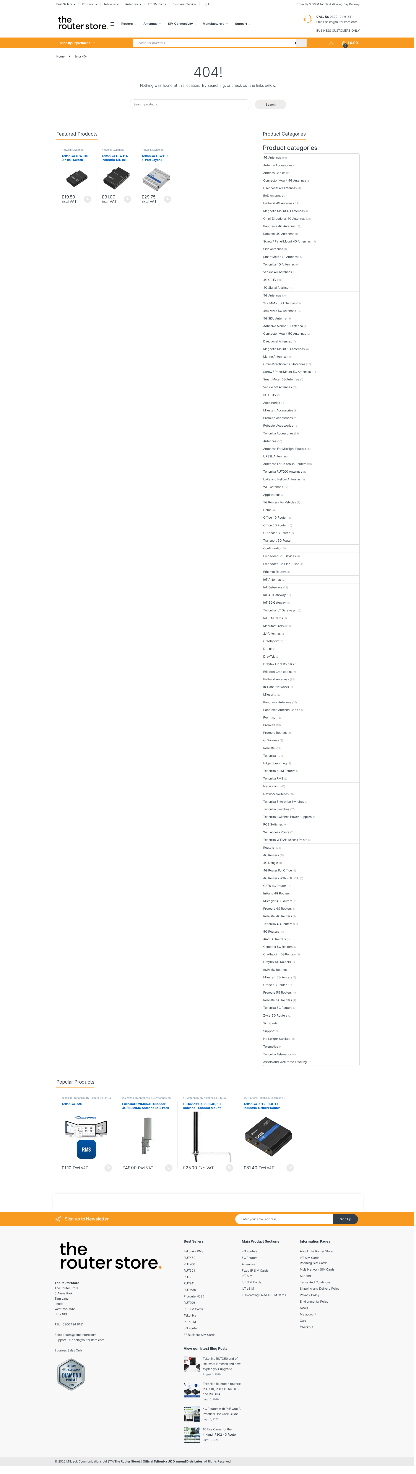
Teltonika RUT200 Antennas (282, 471)
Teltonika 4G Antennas (278, 264)
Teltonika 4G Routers (277, 924)
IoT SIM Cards (157, 4)
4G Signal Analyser (276, 287)
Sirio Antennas (273, 249)
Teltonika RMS (273, 778)
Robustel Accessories (278, 425)
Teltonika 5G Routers (277, 1007)
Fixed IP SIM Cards (255, 1270)
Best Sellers (64, 4)
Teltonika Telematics (277, 1054)
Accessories (271, 403)
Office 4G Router (275, 517)
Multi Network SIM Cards (317, 1269)
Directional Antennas (277, 341)
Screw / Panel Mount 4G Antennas (287, 241)
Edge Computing (275, 763)
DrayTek (269, 656)
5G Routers (271, 931)
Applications (271, 494)
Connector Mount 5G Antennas (284, 333)
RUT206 (189, 1302)
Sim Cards (270, 1023)
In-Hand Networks (276, 687)
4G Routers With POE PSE (281, 878)
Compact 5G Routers (277, 946)
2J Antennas (271, 633)
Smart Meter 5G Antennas (281, 379)
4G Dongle (270, 863)
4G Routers (271, 855)
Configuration (272, 548)
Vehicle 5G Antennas (277, 387)
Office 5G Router (275, 525)
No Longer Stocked (277, 1038)
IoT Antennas (272, 579)
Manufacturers (213, 23)
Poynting (269, 717)
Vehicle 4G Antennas (277, 272)
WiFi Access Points (276, 832)
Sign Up (345, 1219)
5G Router (191, 1328)
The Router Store (126, 1461)
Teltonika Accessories (278, 433)
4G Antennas (272, 157)
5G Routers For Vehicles (279, 502)
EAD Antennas (273, 195)
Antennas (131, 4)
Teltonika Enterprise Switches (283, 801)
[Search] (301, 43)
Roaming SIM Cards (313, 1263)
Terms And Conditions (315, 1282)
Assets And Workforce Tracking (285, 1062)
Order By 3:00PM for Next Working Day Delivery (328, 4)
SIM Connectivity (180, 23)
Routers (127, 23)
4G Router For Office (277, 870)
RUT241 (189, 1283)
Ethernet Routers (274, 571)
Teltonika (109, 4)
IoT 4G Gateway (274, 595)
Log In (207, 4)
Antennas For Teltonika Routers (284, 464)
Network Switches (72, 149)
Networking (271, 786)
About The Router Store (316, 1251)
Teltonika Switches (276, 809)
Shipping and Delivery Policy (320, 1288)
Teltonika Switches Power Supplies (287, 817)
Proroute (88, 4)
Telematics (270, 1046)
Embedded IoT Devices (279, 556)
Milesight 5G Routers (277, 977)
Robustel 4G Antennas (278, 234)
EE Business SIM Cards (199, 1334)
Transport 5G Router (277, 540)
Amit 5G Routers (274, 939)
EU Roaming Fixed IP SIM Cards (264, 1295)
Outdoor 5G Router (276, 533)
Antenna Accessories (277, 165)
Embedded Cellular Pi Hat (281, 564)
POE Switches (273, 824)
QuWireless (271, 740)
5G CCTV (269, 395)
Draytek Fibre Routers (278, 664)
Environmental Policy (314, 1301)
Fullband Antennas (276, 679)
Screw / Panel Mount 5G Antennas (287, 371)
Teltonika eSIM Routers (279, 771)
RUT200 (189, 1264)
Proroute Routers (275, 732)
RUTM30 (190, 1290)
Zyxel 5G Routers (275, 1015)
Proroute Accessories (277, 418)
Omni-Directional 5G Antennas (284, 364)
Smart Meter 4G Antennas (281, 257)
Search (271, 104)
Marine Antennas (274, 356)
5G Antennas (272, 295)
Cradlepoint (271, 641)
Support (240, 23)
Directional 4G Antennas (280, 188)
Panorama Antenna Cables (281, 710)
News (304, 1308)
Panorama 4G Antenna (278, 226)
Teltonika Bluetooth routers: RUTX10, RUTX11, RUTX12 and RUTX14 (222, 1389)
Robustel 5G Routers (277, 1000)
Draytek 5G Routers (277, 962)
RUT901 (189, 1270)
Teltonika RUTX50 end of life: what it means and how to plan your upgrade (221, 1364)
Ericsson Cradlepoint (277, 671)
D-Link (267, 648)
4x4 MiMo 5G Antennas (279, 311)
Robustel (269, 748)
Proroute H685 (194, 1296)
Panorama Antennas (277, 702)
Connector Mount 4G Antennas (284, 180)
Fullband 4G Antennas (278, 203)
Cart (303, 1320)
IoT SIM (247, 1275)
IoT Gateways (272, 587)
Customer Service (184, 4)
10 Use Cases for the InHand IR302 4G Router (220, 1431)
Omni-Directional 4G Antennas (284, 218)
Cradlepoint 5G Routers (279, 954)
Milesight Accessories (278, 410)
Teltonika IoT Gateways (279, 610)
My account (308, 1314)
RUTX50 (189, 1257)
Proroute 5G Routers (277, 992)
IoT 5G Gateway (274, 602)
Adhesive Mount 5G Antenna (283, 326)
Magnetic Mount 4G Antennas (283, 211)
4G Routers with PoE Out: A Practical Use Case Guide (221, 1411)
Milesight (269, 694)
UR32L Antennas (274, 456)
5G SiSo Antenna (275, 318)
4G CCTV (269, 280)
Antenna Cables (274, 173)
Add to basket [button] (86, 199)
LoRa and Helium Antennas (282, 479)
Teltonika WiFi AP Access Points (285, 840)
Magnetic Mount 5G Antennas (283, 349)
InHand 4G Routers (276, 893)
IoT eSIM (190, 1322)
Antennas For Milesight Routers (284, 448)
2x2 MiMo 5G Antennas (279, 303)
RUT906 (189, 1277)
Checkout (306, 1327)
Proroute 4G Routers (277, 908)
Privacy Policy (309, 1295)
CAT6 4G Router (274, 886)
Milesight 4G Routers (277, 901)
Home (60, 56)
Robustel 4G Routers (277, 916)
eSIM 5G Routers (275, 969)
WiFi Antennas (273, 487)
